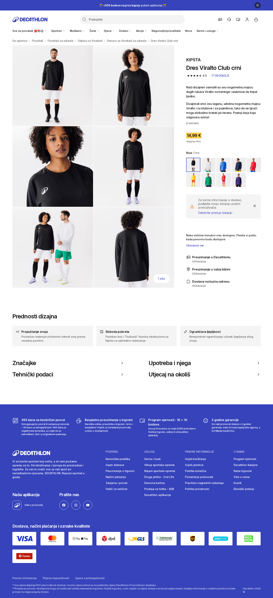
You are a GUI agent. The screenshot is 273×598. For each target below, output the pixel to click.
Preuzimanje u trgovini (120, 471)
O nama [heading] (239, 451)
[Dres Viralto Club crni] (52, 85)
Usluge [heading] (149, 451)
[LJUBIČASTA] (238, 180)
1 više (161, 278)
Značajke (24, 363)
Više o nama (242, 477)
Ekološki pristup (244, 488)
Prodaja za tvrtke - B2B (159, 488)
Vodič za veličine (117, 488)
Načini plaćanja (116, 477)
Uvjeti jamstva (194, 465)
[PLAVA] (223, 165)
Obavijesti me (195, 245)
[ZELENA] (208, 180)
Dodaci (124, 30)
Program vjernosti (245, 459)
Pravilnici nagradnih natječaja (204, 483)
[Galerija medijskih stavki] (93, 166)
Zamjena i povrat (116, 483)
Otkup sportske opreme (159, 465)
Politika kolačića (195, 471)
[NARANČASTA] (223, 180)
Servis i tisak (152, 459)
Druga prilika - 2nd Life (159, 477)
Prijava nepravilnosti (56, 578)
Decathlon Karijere (245, 465)
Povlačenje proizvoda (199, 477)
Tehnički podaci (32, 374)
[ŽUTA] (193, 180)
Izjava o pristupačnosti (90, 578)
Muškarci (76, 30)
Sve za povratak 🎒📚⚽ (28, 30)
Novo (188, 30)
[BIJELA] (208, 165)
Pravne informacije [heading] (199, 451)
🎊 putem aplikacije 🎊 (132, 5)
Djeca (108, 30)
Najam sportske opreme (159, 471)
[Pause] (258, 5)
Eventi (237, 483)
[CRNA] (193, 165)
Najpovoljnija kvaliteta (166, 30)
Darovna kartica (154, 483)
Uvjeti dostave (115, 465)
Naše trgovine (243, 471)
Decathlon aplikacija (157, 494)
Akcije (140, 30)
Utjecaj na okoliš (169, 374)
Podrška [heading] (112, 451)
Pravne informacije (24, 578)
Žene (93, 30)
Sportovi (57, 30)
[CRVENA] (253, 165)
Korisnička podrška (118, 459)
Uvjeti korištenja (195, 459)
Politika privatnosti (197, 488)
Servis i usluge (206, 30)
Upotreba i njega (170, 363)
